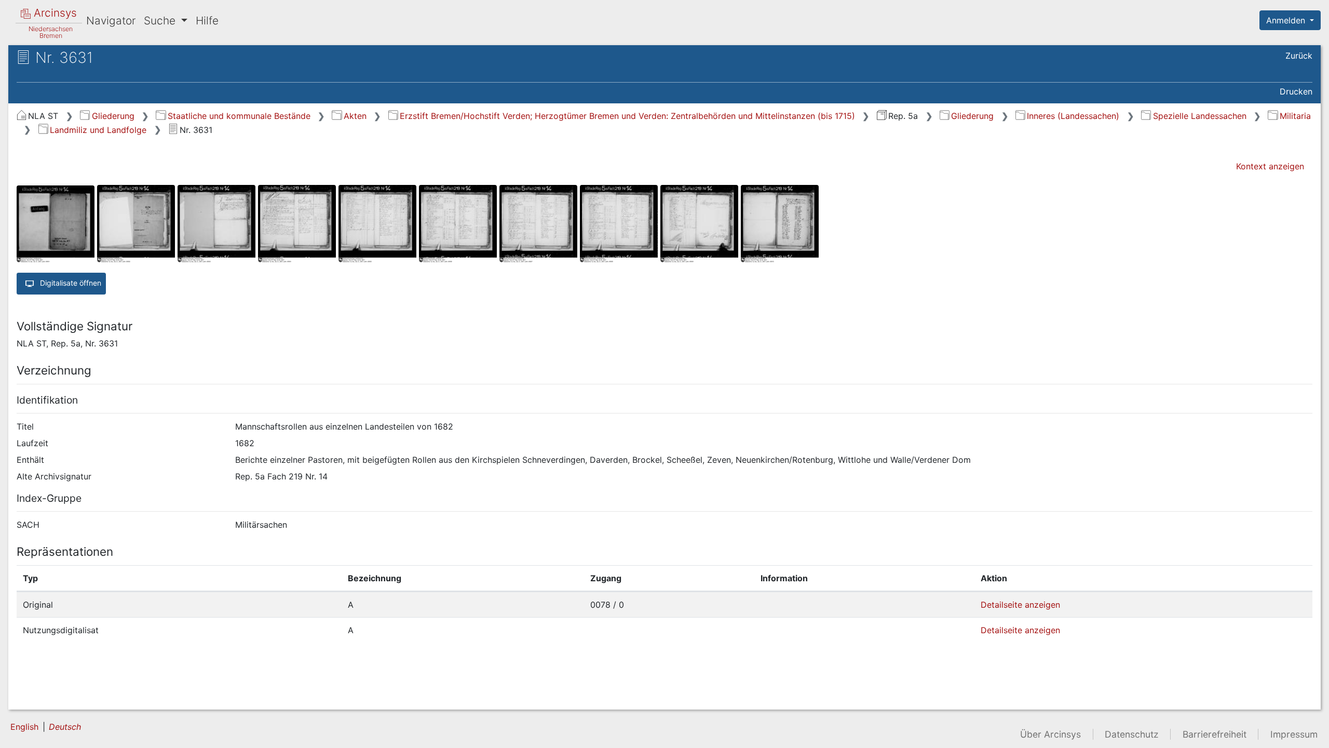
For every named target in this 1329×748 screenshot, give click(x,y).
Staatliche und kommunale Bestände (239, 116)
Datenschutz (1132, 734)
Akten (355, 116)
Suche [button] (161, 20)
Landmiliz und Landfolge (98, 130)
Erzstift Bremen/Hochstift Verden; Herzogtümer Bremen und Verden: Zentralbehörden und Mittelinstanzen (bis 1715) (627, 116)
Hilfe (207, 20)
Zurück (1298, 55)
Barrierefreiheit (1214, 734)
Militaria (1295, 116)
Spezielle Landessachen (1199, 116)
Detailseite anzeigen (1020, 604)
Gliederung (113, 116)
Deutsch (65, 727)
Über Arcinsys (1050, 734)
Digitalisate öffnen (69, 282)
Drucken (1296, 91)
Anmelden (1287, 20)
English (24, 727)
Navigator (110, 20)
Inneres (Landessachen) (1073, 116)
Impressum (1294, 734)
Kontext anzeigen (1270, 166)
